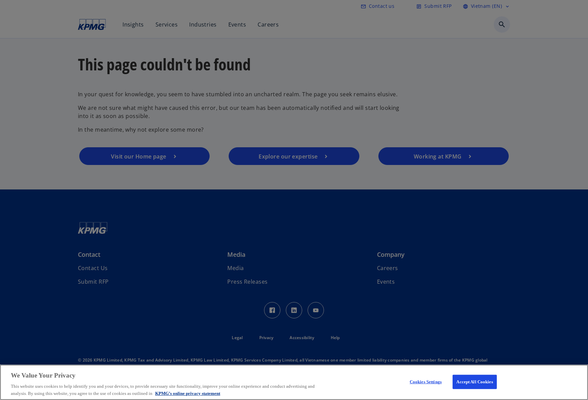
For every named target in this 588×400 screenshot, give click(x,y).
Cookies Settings (426, 381)
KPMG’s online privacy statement (187, 393)
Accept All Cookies (474, 381)
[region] (294, 382)
